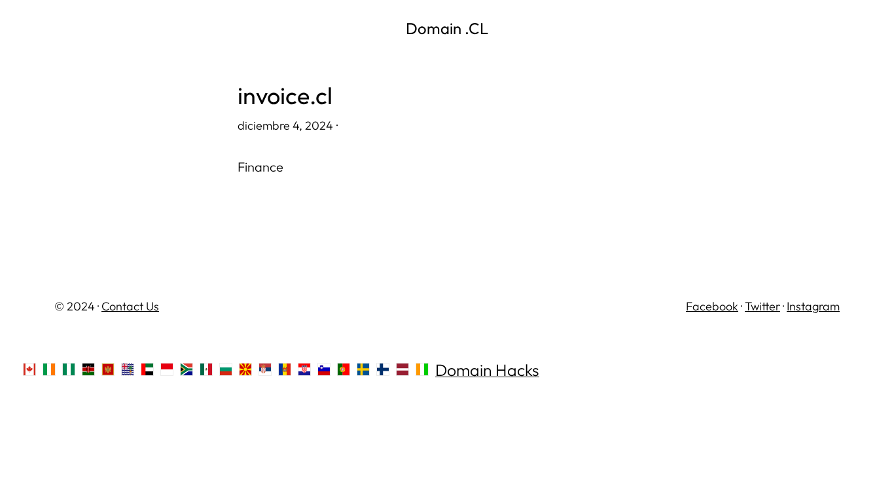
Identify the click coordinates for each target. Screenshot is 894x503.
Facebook (712, 306)
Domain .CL (447, 28)
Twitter (762, 306)
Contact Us (130, 306)
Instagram (813, 306)
